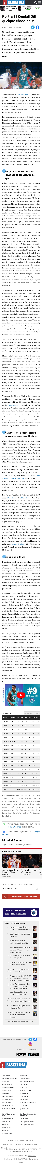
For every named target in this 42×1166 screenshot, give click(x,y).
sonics (29, 844)
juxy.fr (21, 1162)
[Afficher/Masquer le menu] (39, 2)
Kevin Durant (24, 1099)
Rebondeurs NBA (7, 1127)
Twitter (33, 27)
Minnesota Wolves (8, 1087)
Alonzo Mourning (17, 478)
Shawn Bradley (18, 544)
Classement (22, 914)
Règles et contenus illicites (25, 884)
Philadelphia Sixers (8, 1099)
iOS (21, 1055)
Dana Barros (12, 498)
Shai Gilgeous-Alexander (25, 1109)
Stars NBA (23, 1076)
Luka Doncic (24, 1084)
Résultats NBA (6, 1122)
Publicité (21, 1140)
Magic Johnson (13, 405)
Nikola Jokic (24, 1087)
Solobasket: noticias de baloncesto (28, 1115)
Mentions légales (8, 1144)
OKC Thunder (6, 1102)
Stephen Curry (24, 1093)
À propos (18, 1144)
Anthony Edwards (25, 1090)
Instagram (30, 1044)
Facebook (38, 27)
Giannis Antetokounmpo (28, 1102)
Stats (13, 914)
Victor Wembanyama (27, 1081)
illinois (12, 844)
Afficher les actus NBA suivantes (19, 1021)
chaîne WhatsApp (14, 827)
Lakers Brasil (24, 1119)
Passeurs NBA (6, 1130)
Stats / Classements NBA (8, 1115)
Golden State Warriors (9, 1078)
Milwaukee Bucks (8, 1090)
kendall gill (21, 844)
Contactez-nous (11, 1140)
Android (33, 1055)
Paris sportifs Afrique (27, 1124)
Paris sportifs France (26, 1122)
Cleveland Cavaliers (8, 1108)
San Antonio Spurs (8, 1105)
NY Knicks (5, 1093)
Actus (7, 914)
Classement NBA (7, 1119)
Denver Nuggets (7, 1096)
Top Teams (6, 1076)
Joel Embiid (24, 1105)
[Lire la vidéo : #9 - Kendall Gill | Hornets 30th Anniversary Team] (21, 695)
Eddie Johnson (25, 498)
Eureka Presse (32, 1156)
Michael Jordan (23, 94)
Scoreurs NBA (6, 1124)
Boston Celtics (7, 1084)
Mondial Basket (12, 840)
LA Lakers (5, 1081)
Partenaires (29, 1140)
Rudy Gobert (24, 1096)
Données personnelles (30, 1144)
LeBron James (25, 1078)
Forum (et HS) (7, 884)
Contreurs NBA (7, 1133)
